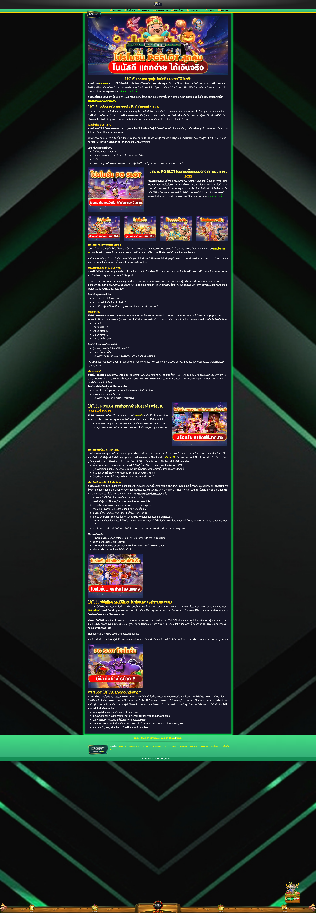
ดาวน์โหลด (179, 10)
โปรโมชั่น (131, 10)
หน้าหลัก (117, 10)
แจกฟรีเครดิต (155, 737)
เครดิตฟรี (144, 10)
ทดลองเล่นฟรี (162, 10)
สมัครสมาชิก (195, 10)
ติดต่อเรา (225, 10)
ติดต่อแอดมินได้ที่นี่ (215, 196)
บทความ (211, 10)
